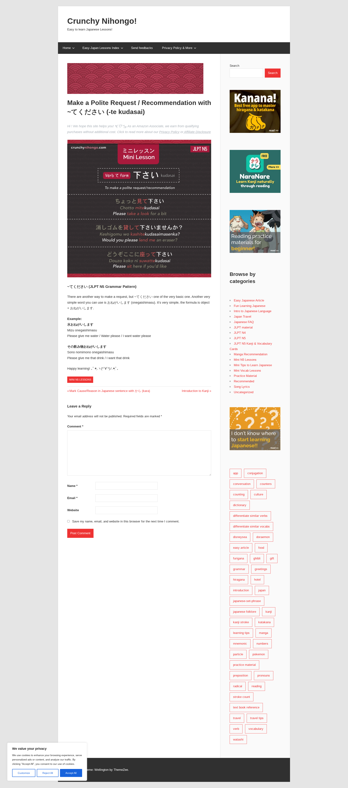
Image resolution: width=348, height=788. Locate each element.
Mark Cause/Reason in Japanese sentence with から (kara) (109, 391)
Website (73, 510)
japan (262, 590)
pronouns (263, 675)
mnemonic (240, 643)
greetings (261, 569)
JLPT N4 (240, 332)
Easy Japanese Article (249, 300)
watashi (238, 739)
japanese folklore (244, 611)
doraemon (263, 537)
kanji (269, 611)
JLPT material (243, 327)
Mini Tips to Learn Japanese (253, 365)
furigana (238, 558)
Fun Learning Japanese (249, 306)
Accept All (70, 773)
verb (236, 729)
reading (257, 686)
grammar (239, 569)
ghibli (256, 558)
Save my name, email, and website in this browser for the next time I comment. (125, 521)
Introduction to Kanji (195, 391)
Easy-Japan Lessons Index (100, 48)
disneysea (240, 537)
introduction (241, 590)
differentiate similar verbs (250, 516)
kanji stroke (241, 622)
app (235, 473)
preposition (240, 675)
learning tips (241, 633)
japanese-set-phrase (247, 601)
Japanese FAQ (244, 322)
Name (72, 486)
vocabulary (255, 729)
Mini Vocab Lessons (247, 370)
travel (237, 718)
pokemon (258, 654)
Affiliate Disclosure (197, 132)
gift (272, 558)
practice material (244, 665)
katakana (264, 622)
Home (67, 48)
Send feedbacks (142, 48)
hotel (257, 579)
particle (238, 654)
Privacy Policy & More (177, 48)
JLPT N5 (240, 338)
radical (237, 686)
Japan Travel (242, 316)
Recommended (244, 381)
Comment (75, 426)
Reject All (47, 773)
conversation (241, 484)
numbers (262, 643)
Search (234, 65)
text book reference (246, 707)
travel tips (257, 718)
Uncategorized (243, 392)
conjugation (255, 473)
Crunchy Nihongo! (102, 20)
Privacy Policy (169, 132)
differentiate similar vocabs (251, 526)
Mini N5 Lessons (80, 379)
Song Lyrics (242, 386)
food (261, 547)
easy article (241, 547)
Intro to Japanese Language (252, 311)
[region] (47, 762)
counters (266, 484)
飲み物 (79, 346)
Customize (24, 773)
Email (72, 498)
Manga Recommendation (250, 354)
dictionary (239, 505)
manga (263, 633)
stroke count (241, 697)
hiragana (239, 579)
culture (258, 494)
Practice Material (245, 376)
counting (239, 494)
